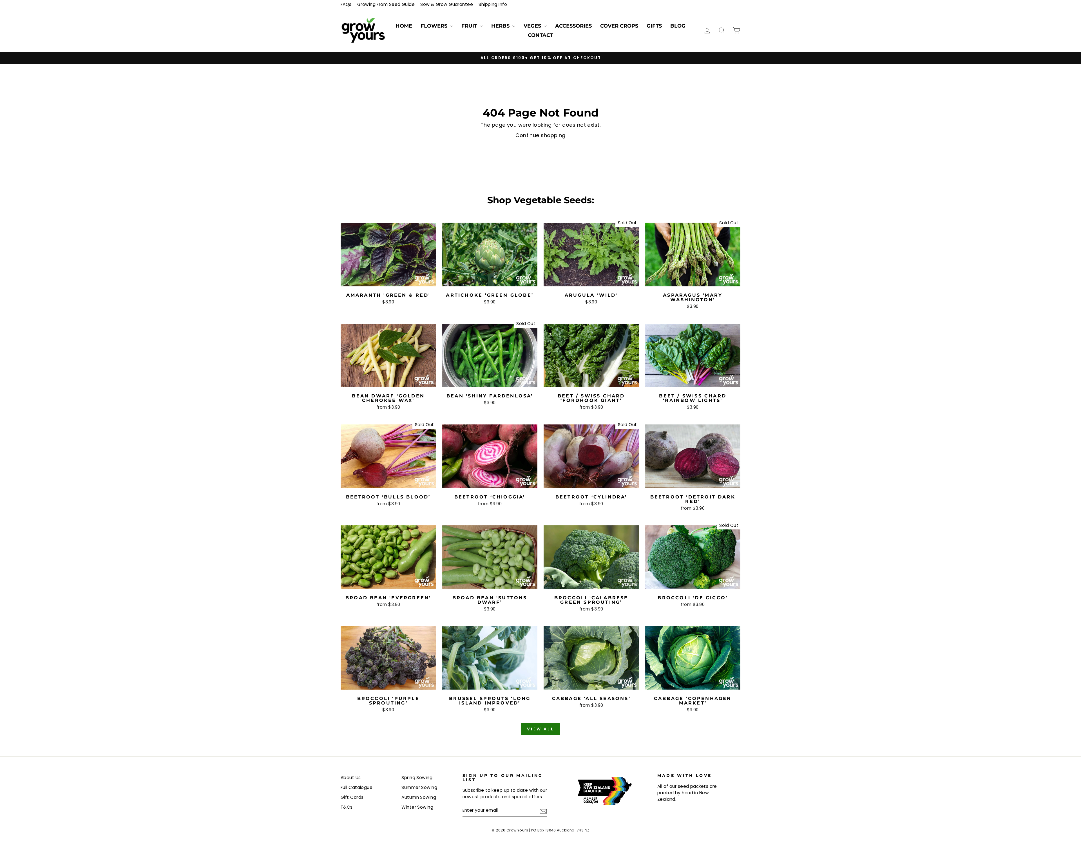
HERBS (501, 26)
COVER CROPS (619, 26)
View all (540, 729)
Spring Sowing (416, 778)
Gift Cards (352, 797)
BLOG (677, 26)
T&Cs (347, 807)
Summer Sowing (419, 787)
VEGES (533, 26)
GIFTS (654, 26)
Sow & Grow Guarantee (446, 4)
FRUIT (470, 26)
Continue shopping (540, 135)
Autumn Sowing (418, 797)
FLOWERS (435, 26)
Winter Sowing (417, 807)
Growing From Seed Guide (386, 4)
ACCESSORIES (573, 26)
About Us (351, 778)
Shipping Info (493, 4)
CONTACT (540, 35)
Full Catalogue (356, 787)
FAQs (346, 4)
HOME (404, 26)
